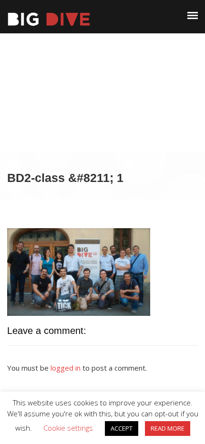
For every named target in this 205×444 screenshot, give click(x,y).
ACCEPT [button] (122, 428)
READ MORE (167, 428)
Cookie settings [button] (68, 428)
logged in (66, 368)
